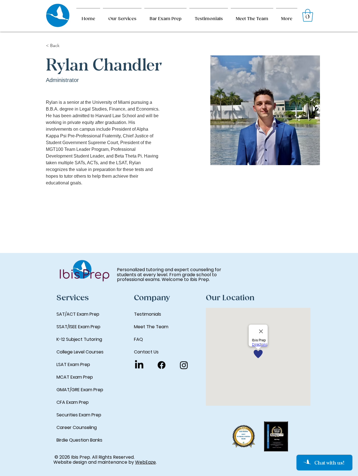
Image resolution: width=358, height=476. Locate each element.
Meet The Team (151, 326)
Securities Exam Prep (78, 415)
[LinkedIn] (139, 365)
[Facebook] (161, 365)
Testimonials (147, 314)
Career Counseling (76, 427)
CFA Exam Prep (72, 402)
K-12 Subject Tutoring (79, 339)
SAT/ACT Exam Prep (77, 314)
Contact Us (146, 352)
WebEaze (145, 462)
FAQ (138, 339)
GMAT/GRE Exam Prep (79, 389)
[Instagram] (184, 365)
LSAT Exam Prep (73, 364)
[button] (287, 16)
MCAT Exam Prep (74, 377)
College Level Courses (79, 352)
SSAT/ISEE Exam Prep (78, 326)
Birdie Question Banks (79, 440)
